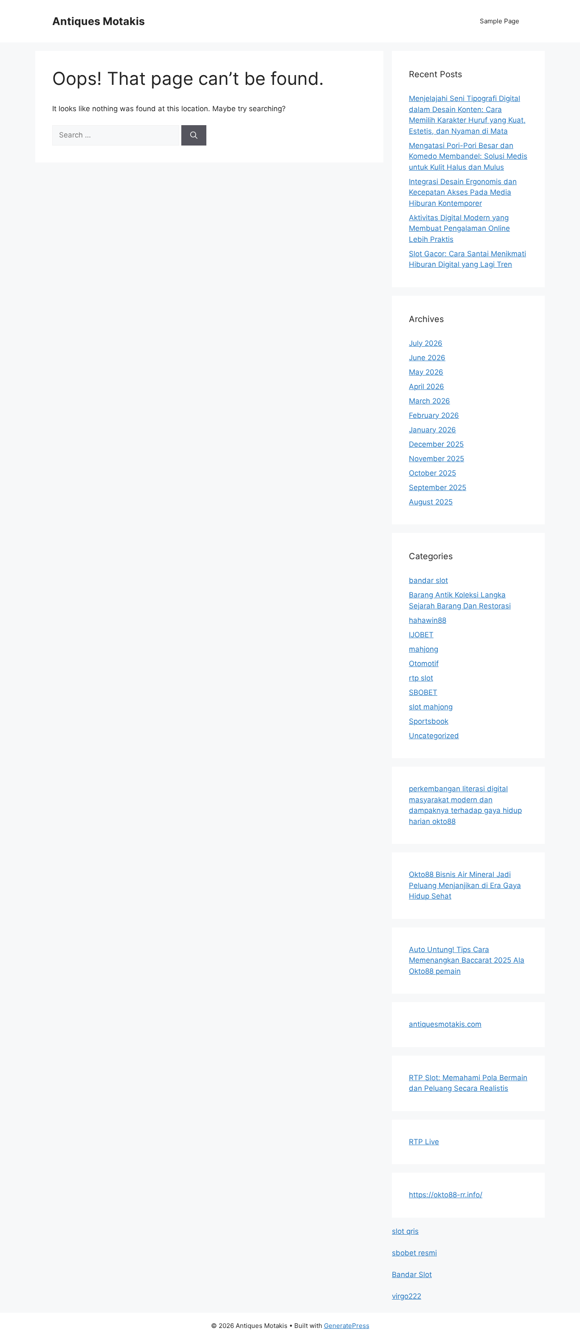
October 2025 (432, 473)
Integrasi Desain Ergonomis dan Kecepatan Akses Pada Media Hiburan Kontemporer (463, 192)
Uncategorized (434, 735)
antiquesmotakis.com (445, 1024)
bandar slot (428, 580)
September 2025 (437, 487)
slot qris (405, 1231)
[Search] (193, 135)
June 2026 (427, 357)
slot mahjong (431, 707)
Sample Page (499, 21)
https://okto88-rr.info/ (445, 1195)
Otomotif (424, 663)
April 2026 (426, 386)
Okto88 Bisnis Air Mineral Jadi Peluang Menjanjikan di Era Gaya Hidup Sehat (465, 885)
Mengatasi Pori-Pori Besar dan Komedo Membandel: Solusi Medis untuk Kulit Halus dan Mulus (468, 156)
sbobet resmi (414, 1253)
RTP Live (424, 1141)
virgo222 (406, 1296)
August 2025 (431, 502)
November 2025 (436, 458)
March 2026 (429, 401)
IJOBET (421, 634)
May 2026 (426, 372)
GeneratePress (346, 1326)
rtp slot (421, 678)
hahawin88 (427, 620)
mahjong (423, 649)
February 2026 (434, 415)
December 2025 (436, 444)
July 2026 (425, 343)
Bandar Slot (412, 1274)
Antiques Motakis (98, 21)
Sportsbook (428, 721)
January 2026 (432, 430)
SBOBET (423, 692)
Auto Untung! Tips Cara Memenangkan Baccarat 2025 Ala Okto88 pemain (466, 960)
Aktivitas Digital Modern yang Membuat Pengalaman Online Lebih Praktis (459, 228)
